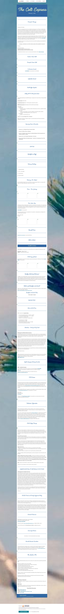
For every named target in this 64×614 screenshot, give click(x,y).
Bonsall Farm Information (21, 235)
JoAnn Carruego (41, 51)
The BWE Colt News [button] (32, 245)
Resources (19, 370)
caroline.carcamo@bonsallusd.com (23, 372)
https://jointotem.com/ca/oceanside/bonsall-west (32, 385)
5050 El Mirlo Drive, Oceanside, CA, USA (26, 591)
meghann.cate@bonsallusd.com (25, 418)
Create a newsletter (23, 611)
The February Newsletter (21, 521)
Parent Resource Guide (26, 396)
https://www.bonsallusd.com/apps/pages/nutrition (25, 290)
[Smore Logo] (21, 1)
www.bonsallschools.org (41, 548)
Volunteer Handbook (34, 412)
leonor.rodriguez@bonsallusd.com (29, 523)
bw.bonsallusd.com (23, 590)
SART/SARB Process (21, 357)
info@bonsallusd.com (23, 589)
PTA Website (19, 394)
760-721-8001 (22, 592)
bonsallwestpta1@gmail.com (23, 390)
